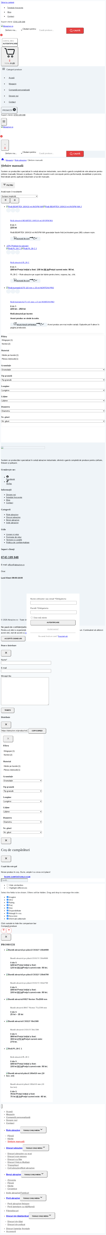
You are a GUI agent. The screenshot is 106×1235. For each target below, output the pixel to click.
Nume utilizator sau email (48, 599)
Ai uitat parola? (53, 629)
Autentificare (53, 622)
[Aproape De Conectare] (6, 841)
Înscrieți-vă (63, 636)
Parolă (39, 608)
